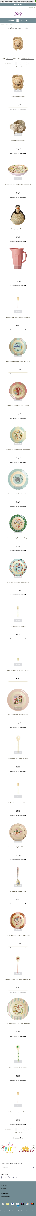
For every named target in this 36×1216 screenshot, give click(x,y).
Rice (11, 24)
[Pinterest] (5, 1177)
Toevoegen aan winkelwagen (17, 109)
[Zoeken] (22, 20)
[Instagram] (13, 1177)
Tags (7, 24)
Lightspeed (22, 1210)
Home (2, 24)
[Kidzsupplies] (18, 14)
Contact (31, 7)
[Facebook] (1, 1177)
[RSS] (16, 1177)
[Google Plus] (9, 1177)
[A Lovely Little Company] (9, 1147)
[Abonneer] (33, 1166)
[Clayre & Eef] (26, 1149)
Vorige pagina (8, 63)
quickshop (18, 90)
